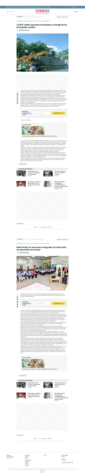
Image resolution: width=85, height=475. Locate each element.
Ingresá (76, 11)
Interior (20, 7)
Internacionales (26, 7)
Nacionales (33, 7)
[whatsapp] (19, 30)
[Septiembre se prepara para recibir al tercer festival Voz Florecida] (21, 184)
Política (43, 7)
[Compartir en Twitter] (24, 30)
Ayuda (76, 469)
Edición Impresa (75, 7)
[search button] (8, 7)
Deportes (11, 7)
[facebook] (22, 30)
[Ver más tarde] (17, 30)
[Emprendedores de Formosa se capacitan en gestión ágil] (21, 173)
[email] (26, 30)
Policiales (38, 7)
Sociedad (48, 7)
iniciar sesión (39, 227)
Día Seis (16, 7)
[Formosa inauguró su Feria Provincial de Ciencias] (48, 173)
